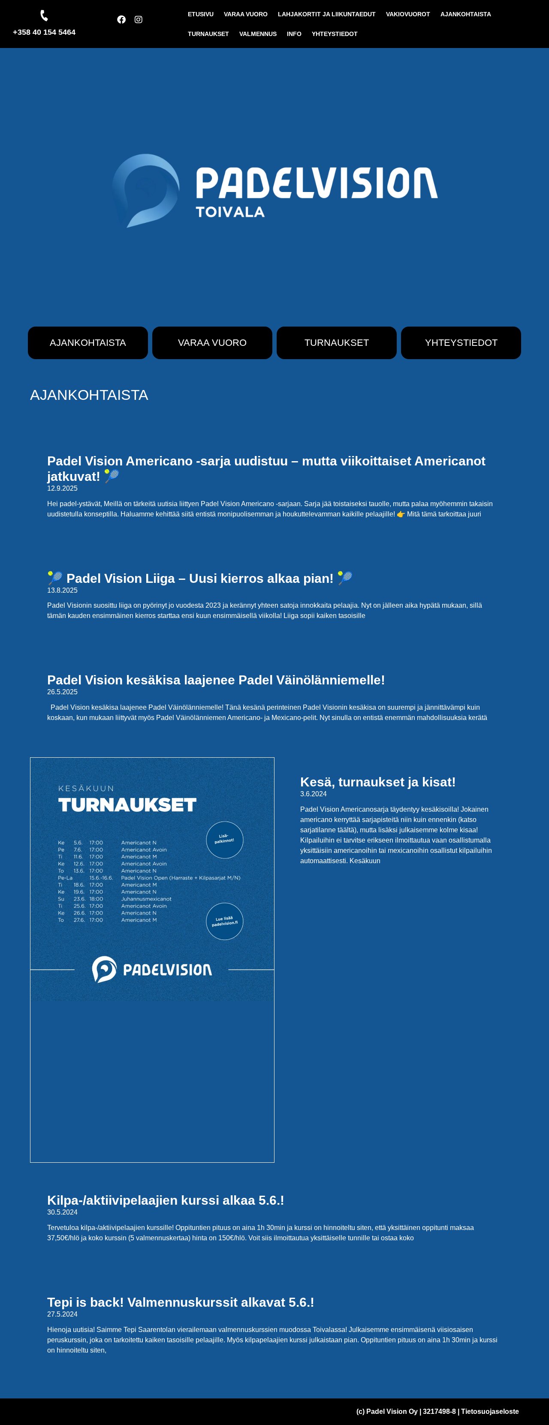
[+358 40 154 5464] (44, 15)
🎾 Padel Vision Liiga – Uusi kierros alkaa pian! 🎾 (200, 578)
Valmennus (258, 33)
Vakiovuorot (408, 14)
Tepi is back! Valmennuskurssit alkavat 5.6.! (180, 1302)
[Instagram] (142, 24)
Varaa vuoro (246, 14)
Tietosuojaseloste (490, 1411)
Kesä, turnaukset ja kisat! (378, 782)
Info (294, 33)
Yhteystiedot (335, 33)
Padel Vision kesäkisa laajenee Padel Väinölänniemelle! (216, 680)
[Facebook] (125, 24)
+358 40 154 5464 (44, 32)
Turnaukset (208, 33)
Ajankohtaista (465, 14)
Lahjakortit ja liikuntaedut (327, 14)
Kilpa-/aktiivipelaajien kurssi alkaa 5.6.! (165, 1200)
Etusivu (201, 14)
